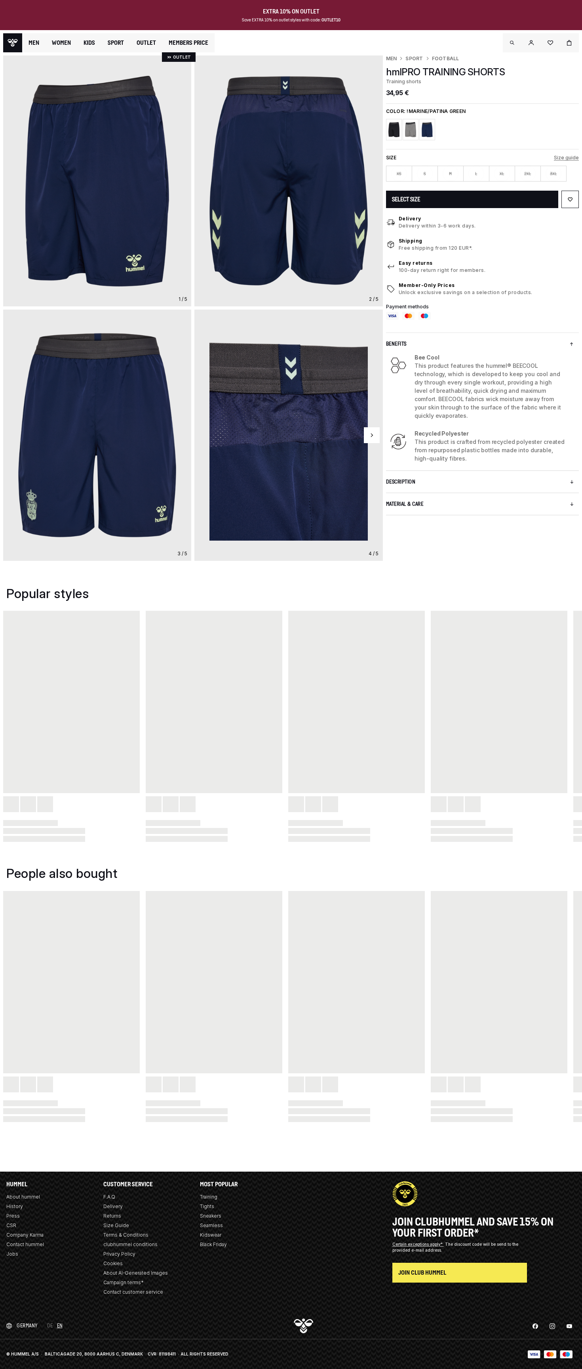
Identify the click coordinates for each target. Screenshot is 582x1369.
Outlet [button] (146, 43)
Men (391, 58)
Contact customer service (133, 1292)
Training (208, 1197)
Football (445, 58)
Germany (27, 1326)
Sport (414, 58)
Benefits (396, 344)
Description (401, 482)
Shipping (410, 241)
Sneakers (210, 1216)
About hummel (23, 1197)
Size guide (566, 158)
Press (13, 1216)
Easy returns (416, 263)
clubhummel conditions (130, 1244)
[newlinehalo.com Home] (12, 42)
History (14, 1206)
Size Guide (116, 1225)
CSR (11, 1225)
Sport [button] (116, 43)
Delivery (410, 219)
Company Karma (25, 1235)
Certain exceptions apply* (418, 1244)
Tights (207, 1206)
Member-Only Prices (427, 285)
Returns (112, 1216)
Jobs (12, 1254)
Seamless (211, 1225)
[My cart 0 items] (569, 42)
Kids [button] (89, 43)
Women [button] (61, 43)
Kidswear (210, 1235)
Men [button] (34, 43)
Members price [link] (188, 42)
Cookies (113, 1263)
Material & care (405, 504)
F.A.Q (109, 1197)
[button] (512, 42)
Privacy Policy (119, 1254)
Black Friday (213, 1244)
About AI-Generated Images (135, 1273)
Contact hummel (25, 1244)
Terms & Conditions (125, 1235)
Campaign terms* (123, 1282)
